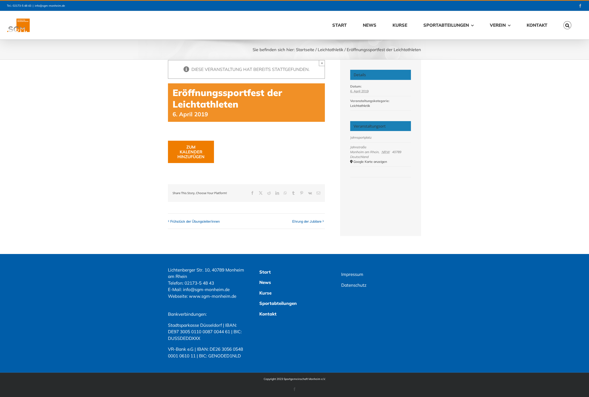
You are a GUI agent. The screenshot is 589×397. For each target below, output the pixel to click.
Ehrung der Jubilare (306, 221)
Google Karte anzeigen (370, 162)
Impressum (352, 274)
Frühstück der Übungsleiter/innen (195, 221)
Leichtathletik (360, 106)
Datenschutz (354, 285)
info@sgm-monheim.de (50, 5)
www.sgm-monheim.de (212, 296)
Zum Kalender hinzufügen (191, 152)
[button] (567, 25)
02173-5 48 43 (199, 283)
